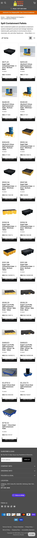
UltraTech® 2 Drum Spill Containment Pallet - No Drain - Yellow (8, 147)
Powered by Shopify (18, 534)
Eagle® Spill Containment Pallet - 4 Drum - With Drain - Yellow (27, 147)
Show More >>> (30, 33)
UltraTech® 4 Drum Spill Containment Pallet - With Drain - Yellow (26, 66)
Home (2, 17)
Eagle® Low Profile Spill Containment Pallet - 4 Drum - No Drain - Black (26, 347)
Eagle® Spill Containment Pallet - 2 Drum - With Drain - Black (27, 227)
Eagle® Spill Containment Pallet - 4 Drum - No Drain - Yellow (27, 187)
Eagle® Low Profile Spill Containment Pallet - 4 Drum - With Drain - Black (27, 307)
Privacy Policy (29, 527)
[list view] (34, 38)
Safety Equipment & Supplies (15, 17)
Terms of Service (7, 527)
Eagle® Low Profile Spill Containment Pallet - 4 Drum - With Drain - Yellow (9, 307)
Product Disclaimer (18, 527)
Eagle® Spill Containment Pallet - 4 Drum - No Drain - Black (9, 66)
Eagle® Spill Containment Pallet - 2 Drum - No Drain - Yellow (9, 267)
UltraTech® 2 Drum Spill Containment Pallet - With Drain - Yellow (26, 106)
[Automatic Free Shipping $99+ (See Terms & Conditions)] (18, 12)
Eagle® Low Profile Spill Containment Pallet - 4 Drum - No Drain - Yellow (8, 347)
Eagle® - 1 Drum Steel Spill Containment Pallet (9, 426)
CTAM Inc (3, 484)
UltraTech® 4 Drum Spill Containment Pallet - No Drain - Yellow (8, 106)
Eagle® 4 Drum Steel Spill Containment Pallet (8, 386)
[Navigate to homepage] (18, 3)
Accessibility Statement (28, 530)
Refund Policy (6, 530)
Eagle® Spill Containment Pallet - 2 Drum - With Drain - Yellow (9, 227)
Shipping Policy (16, 530)
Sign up (27, 459)
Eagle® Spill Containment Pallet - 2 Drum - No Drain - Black (27, 267)
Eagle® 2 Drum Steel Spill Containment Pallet (26, 386)
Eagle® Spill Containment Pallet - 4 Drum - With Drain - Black (9, 187)
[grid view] (30, 38)
